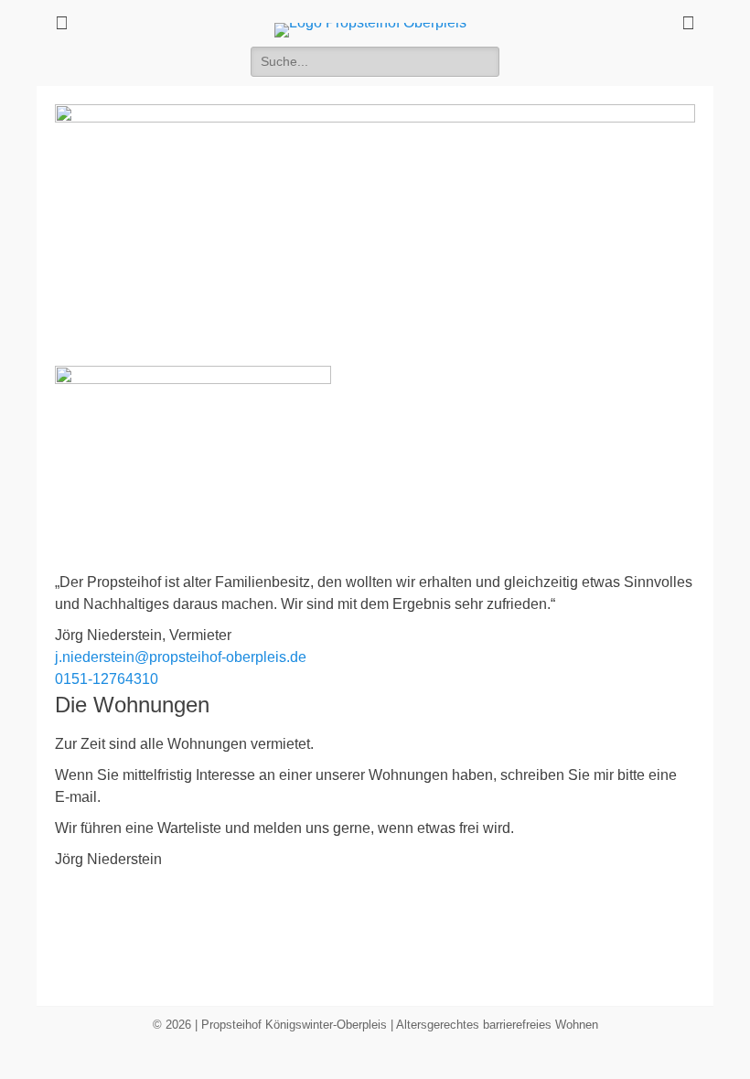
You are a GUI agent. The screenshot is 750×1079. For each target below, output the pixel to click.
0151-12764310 (106, 679)
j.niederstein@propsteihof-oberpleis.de (180, 657)
